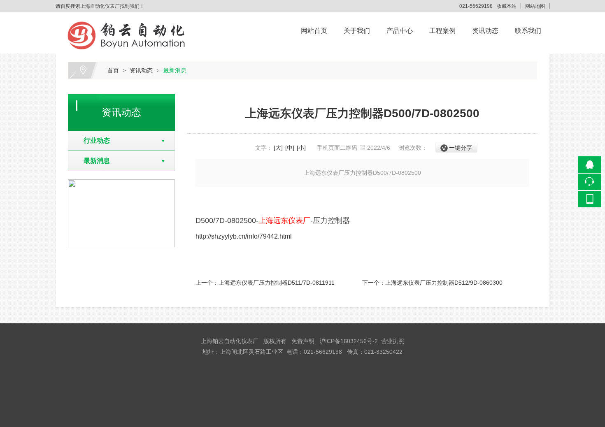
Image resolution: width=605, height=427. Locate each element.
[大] (278, 147)
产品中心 (399, 30)
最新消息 (174, 70)
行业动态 (93, 140)
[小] (301, 147)
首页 (113, 70)
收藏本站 (507, 6)
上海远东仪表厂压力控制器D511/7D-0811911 (277, 282)
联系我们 (528, 30)
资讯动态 (485, 30)
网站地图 (535, 6)
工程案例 (442, 30)
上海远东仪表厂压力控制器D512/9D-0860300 (444, 282)
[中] (289, 147)
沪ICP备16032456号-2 (348, 341)
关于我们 (357, 30)
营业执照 (392, 341)
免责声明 (302, 341)
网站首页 (314, 30)
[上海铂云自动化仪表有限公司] (128, 18)
